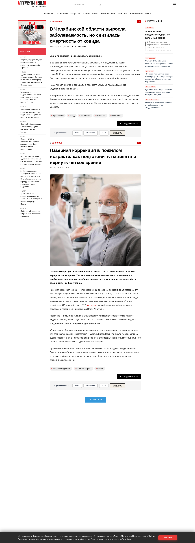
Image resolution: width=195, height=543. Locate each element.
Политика (49, 14)
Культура (122, 14)
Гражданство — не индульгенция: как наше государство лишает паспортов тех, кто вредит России (30, 97)
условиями (72, 539)
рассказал (91, 305)
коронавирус (57, 116)
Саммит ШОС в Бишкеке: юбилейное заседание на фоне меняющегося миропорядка (29, 144)
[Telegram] (160, 4)
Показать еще (95, 400)
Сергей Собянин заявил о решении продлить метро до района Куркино (30, 128)
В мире (86, 14)
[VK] (167, 4)
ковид (71, 116)
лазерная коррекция (60, 368)
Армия (95, 14)
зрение (99, 368)
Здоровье (57, 21)
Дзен (77, 133)
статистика (84, 116)
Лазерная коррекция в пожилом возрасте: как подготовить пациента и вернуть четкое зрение (30, 113)
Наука (148, 14)
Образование (136, 14)
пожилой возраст (83, 368)
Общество (75, 14)
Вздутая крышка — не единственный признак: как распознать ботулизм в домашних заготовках (31, 160)
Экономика (62, 14)
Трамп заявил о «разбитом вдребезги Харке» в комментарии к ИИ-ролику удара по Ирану (31, 199)
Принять (168, 538)
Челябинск (100, 116)
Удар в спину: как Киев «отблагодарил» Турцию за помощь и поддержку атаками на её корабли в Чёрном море (31, 79)
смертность (115, 116)
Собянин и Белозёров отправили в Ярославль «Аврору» (30, 213)
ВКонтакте (90, 133)
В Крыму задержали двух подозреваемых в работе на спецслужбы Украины (31, 64)
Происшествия (108, 14)
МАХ (104, 133)
